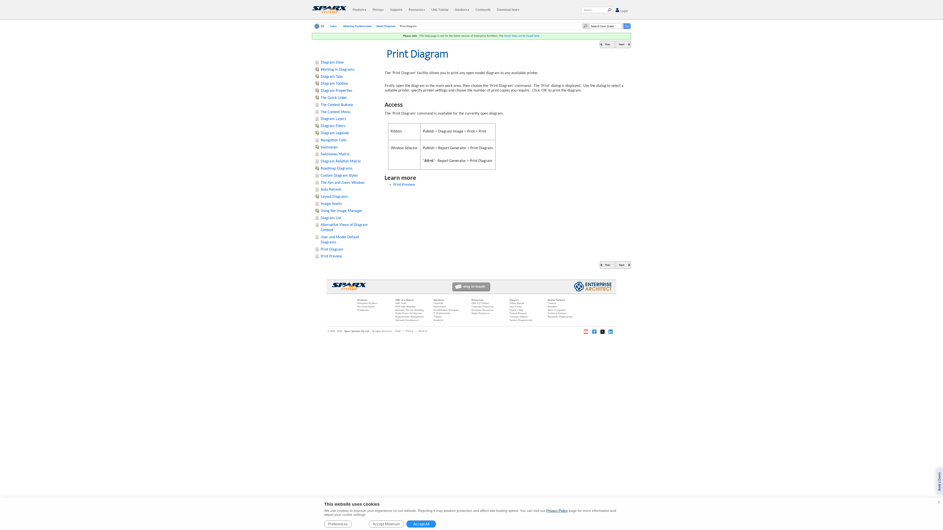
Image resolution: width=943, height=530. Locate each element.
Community (483, 10)
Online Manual (517, 303)
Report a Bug (516, 310)
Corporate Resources (482, 306)
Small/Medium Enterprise (446, 310)
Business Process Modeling (409, 310)
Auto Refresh (331, 190)
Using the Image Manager (341, 211)
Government (439, 306)
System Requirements (521, 320)
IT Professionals (441, 313)
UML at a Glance (404, 300)
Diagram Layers (333, 119)
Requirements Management (409, 317)
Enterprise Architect (367, 303)
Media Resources (480, 313)
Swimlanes (329, 147)
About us (423, 331)
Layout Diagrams (334, 197)
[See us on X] (602, 331)
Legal (398, 331)
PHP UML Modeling (405, 306)
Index (333, 26)
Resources (416, 10)
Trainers (437, 317)
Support (395, 10)
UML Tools (400, 303)
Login (624, 11)
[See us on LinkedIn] (611, 331)
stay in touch (474, 286)
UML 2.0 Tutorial (480, 303)
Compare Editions (519, 317)
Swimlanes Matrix (335, 154)
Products (359, 10)
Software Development (407, 320)
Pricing (378, 10)
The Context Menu (335, 112)
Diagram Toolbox (334, 84)
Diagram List (331, 218)
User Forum (516, 306)
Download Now (507, 10)
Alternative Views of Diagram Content (344, 227)
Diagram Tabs (332, 77)
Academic (438, 320)
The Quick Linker (334, 98)
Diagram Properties (336, 91)
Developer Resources (483, 310)
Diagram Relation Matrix (341, 161)
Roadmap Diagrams (336, 169)
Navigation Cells (334, 140)
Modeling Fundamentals (357, 26)
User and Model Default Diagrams (340, 239)
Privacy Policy (557, 511)
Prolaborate (363, 310)
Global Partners (556, 300)
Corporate (438, 303)
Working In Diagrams (337, 70)
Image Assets (331, 204)
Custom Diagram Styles (339, 176)
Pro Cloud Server (366, 306)
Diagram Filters (333, 126)
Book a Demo (940, 481)
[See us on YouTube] (585, 331)
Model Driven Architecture (408, 313)
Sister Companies (557, 310)
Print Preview (404, 185)
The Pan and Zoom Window (342, 183)
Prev (607, 44)
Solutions (461, 10)
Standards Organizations (560, 317)
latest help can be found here (521, 36)
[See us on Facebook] (594, 331)
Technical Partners (557, 313)
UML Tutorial (439, 10)
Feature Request (518, 313)
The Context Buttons (337, 105)
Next (621, 44)
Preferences (338, 524)
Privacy (409, 331)
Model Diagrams (386, 26)
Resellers (552, 306)
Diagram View (332, 63)
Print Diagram (332, 250)
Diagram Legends (335, 133)
